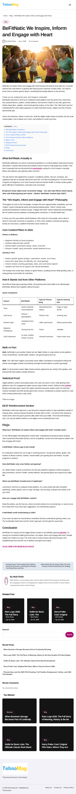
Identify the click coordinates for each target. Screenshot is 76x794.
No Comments (33, 41)
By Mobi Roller (11, 41)
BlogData (23, 788)
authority (62, 533)
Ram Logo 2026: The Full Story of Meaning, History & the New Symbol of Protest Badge (37, 655)
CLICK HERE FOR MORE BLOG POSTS (18, 546)
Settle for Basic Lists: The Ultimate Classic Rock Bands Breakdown (29, 661)
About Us (48, 787)
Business (10, 712)
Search (5, 629)
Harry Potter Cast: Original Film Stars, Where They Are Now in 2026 (29, 666)
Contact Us (58, 787)
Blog (5, 22)
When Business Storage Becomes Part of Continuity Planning (27, 649)
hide (15, 126)
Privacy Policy (69, 787)
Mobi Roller (18, 576)
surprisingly (37, 168)
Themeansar (6, 790)
